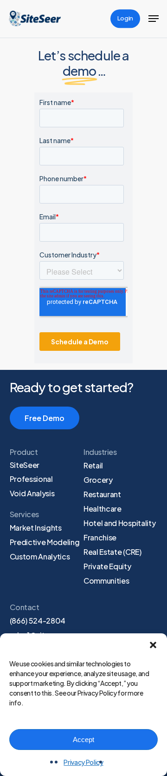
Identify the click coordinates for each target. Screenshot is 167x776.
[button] (153, 645)
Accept (83, 739)
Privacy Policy (83, 762)
